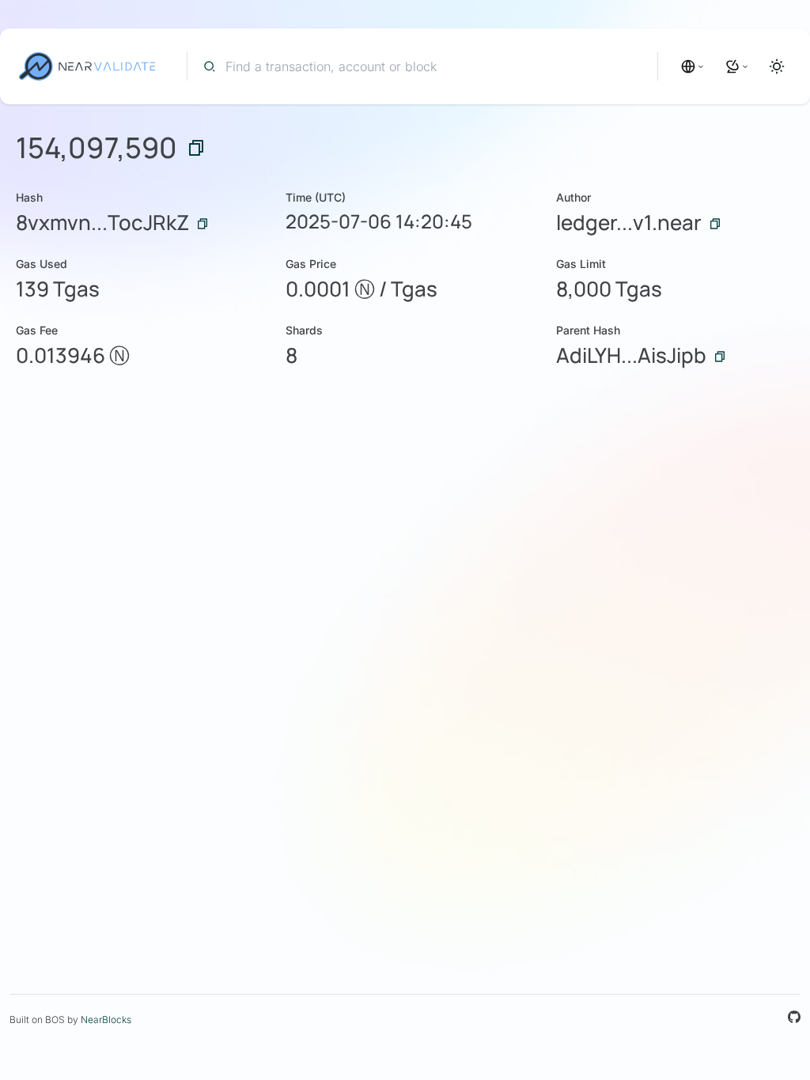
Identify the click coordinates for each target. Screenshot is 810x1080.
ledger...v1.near (629, 222)
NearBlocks (106, 1019)
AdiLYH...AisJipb (631, 355)
